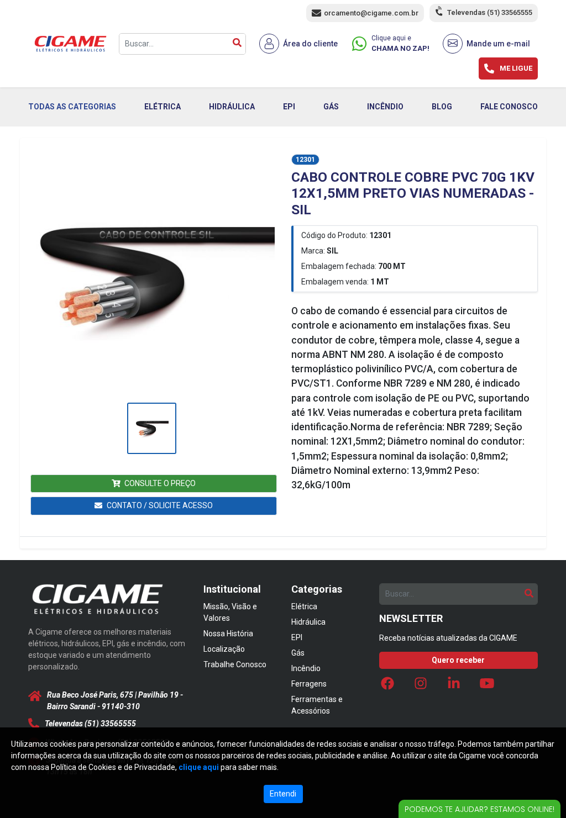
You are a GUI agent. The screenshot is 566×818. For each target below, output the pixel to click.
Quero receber (458, 660)
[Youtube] (487, 686)
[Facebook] (387, 686)
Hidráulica (308, 622)
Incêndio (306, 668)
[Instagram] (420, 686)
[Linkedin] (454, 686)
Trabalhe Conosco (234, 664)
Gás (298, 652)
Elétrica (304, 606)
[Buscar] (237, 44)
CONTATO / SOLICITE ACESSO (160, 505)
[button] (151, 277)
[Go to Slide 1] (151, 428)
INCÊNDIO (385, 106)
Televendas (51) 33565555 (489, 12)
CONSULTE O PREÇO (160, 483)
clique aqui (199, 767)
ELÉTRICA (162, 106)
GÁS (331, 106)
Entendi (283, 793)
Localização (224, 649)
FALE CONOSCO (509, 106)
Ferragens (309, 683)
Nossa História (228, 633)
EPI (289, 106)
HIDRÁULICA (232, 106)
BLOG (442, 106)
